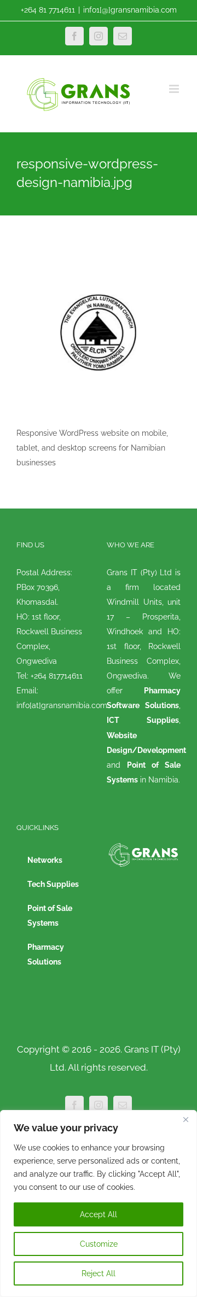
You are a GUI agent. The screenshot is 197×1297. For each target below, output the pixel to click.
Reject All (98, 1273)
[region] (98, 1203)
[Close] (185, 1119)
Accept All (98, 1214)
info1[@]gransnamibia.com (130, 9)
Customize (99, 1244)
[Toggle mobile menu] (175, 89)
